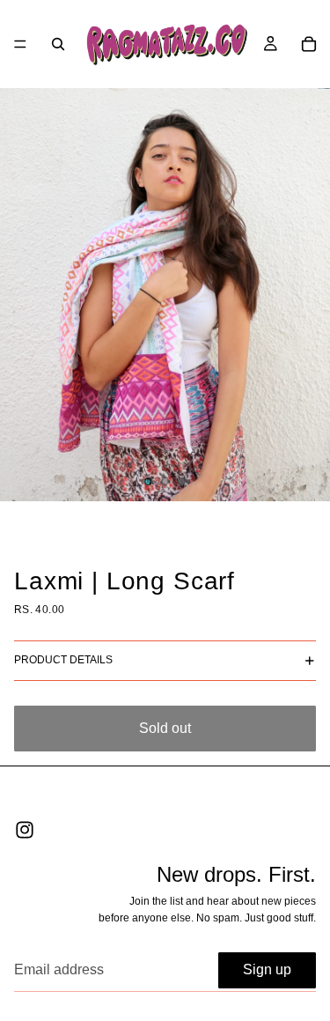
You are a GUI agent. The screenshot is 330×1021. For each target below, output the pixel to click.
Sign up (267, 969)
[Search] (58, 44)
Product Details (63, 660)
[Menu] (20, 44)
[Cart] (309, 44)
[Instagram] (24, 829)
